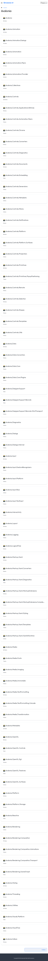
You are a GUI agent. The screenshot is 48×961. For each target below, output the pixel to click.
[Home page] (1, 7)
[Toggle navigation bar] (2, 3)
